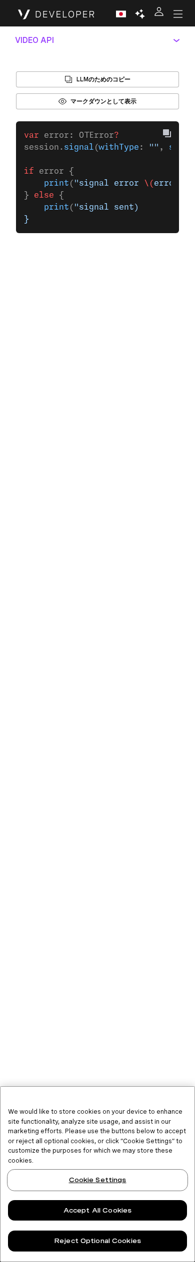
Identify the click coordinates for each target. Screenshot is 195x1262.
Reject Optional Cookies (97, 1241)
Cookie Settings (97, 1180)
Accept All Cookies (98, 1210)
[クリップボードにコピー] (167, 133)
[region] (97, 1174)
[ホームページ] (56, 14)
